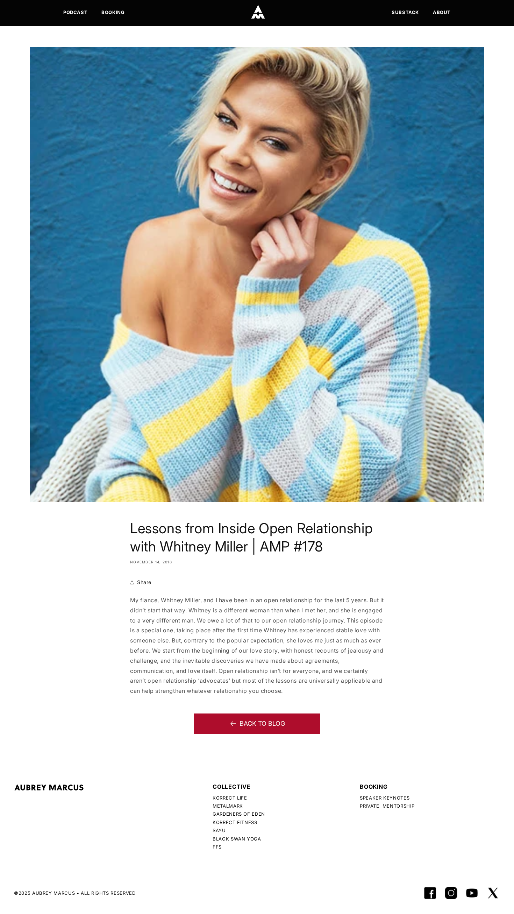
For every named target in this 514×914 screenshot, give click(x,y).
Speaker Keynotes (384, 798)
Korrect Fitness (235, 822)
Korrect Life (230, 798)
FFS (217, 847)
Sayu (219, 830)
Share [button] (144, 582)
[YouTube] (472, 893)
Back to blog (262, 723)
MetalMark (228, 806)
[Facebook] (430, 893)
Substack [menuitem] (405, 12)
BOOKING (374, 786)
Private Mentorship (387, 806)
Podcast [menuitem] (75, 12)
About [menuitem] (442, 12)
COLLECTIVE (232, 786)
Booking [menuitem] (112, 12)
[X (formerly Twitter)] (493, 893)
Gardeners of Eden (239, 814)
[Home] (258, 12)
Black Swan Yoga (237, 839)
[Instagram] (451, 893)
